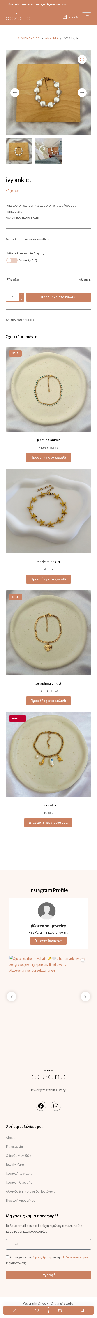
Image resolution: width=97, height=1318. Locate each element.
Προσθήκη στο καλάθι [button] (48, 457)
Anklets (29, 319)
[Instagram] (56, 1106)
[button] (85, 996)
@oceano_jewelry (48, 925)
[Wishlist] (37, 1310)
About (10, 1138)
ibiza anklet (48, 805)
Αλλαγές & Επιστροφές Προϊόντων (30, 1191)
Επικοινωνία (14, 1147)
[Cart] (59, 1310)
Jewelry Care (15, 1164)
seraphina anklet (48, 683)
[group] (48, 995)
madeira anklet (48, 562)
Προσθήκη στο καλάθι (58, 297)
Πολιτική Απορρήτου (20, 1200)
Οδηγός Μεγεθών (18, 1155)
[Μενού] (86, 16)
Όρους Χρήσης (42, 1257)
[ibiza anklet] (48, 754)
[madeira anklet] (48, 511)
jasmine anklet (48, 440)
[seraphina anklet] (48, 632)
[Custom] (14, 1310)
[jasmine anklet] (48, 389)
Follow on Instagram (48, 940)
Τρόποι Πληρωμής (19, 1182)
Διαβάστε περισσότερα (48, 822)
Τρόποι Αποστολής (19, 1173)
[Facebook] (41, 1106)
